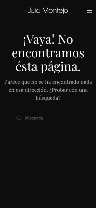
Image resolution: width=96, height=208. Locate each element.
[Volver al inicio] (48, 10)
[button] (89, 10)
